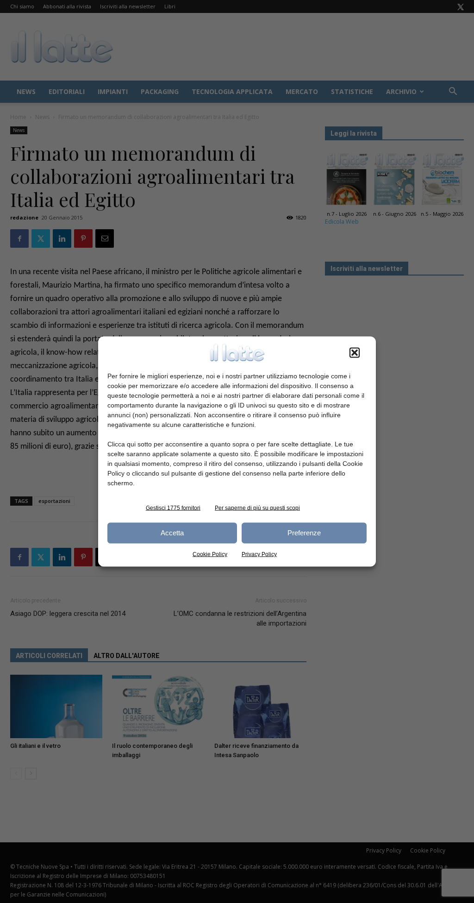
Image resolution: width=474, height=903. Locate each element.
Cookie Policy (210, 554)
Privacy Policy (259, 554)
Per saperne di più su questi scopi (257, 507)
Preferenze (304, 533)
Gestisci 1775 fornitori (173, 507)
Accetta (172, 533)
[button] (354, 352)
